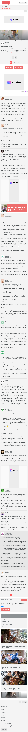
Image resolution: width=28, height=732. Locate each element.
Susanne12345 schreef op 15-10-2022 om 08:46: (13, 128)
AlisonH (7, 380)
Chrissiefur (8, 256)
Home (3, 6)
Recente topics (5, 621)
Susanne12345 (8, 42)
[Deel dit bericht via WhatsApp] (13, 57)
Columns (3, 712)
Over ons (3, 717)
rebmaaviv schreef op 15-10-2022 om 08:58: (12, 537)
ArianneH (7, 409)
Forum (7, 6)
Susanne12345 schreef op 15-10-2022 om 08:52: (13, 219)
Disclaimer (3, 721)
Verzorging (10, 205)
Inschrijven (4, 729)
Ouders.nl (3, 702)
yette (6, 124)
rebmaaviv (8, 98)
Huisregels (3, 720)
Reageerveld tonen (5, 609)
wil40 (6, 512)
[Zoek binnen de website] (20, 3)
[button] (14, 53)
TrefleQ (7, 490)
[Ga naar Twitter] (23, 702)
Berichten (3, 715)
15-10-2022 (7, 43)
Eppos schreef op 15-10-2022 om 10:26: (11, 355)
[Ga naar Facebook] (20, 702)
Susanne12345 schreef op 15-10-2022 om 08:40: (13, 413)
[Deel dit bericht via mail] (16, 57)
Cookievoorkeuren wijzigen (7, 725)
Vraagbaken (3, 711)
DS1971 (7, 572)
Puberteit (13, 6)
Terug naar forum (6, 619)
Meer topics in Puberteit (7, 624)
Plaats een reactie (9, 67)
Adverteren (3, 714)
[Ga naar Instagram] (25, 702)
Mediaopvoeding (5, 665)
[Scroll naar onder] (25, 11)
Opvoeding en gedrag (5, 644)
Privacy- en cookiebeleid (6, 723)
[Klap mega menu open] (25, 3)
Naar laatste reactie (18, 67)
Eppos (6, 321)
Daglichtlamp (8, 451)
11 (18, 62)
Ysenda (7, 150)
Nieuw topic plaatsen (6, 626)
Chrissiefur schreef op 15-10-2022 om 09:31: (12, 284)
